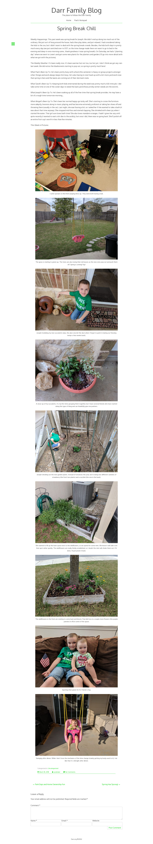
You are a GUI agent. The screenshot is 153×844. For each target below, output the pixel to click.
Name (34, 820)
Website (95, 820)
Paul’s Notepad (80, 20)
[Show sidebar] (13, 44)
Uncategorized (53, 768)
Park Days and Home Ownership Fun (50, 784)
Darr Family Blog (76, 10)
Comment (35, 805)
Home (68, 20)
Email (65, 820)
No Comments (70, 772)
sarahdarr (57, 772)
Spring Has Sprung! (110, 784)
